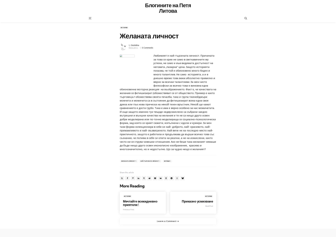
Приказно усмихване (197, 201)
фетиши (167, 161)
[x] (122, 178)
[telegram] (171, 178)
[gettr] (177, 178)
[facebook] (127, 178)
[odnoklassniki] (166, 178)
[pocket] (155, 178)
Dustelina (135, 45)
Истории (124, 27)
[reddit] (149, 178)
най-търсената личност (150, 161)
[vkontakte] (160, 178)
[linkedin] (138, 178)
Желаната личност (129, 161)
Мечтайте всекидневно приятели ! (140, 203)
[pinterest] (133, 178)
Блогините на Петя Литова (168, 8)
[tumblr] (144, 178)
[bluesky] (182, 178)
